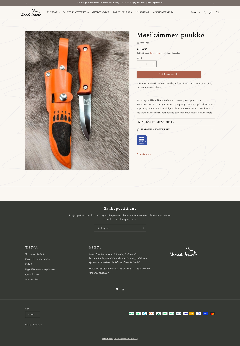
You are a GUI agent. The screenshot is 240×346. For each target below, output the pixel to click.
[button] (53, 12)
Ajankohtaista (32, 274)
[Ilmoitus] (214, 3)
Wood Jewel (37, 325)
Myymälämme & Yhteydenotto (40, 269)
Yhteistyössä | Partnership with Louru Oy (120, 339)
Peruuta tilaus (32, 279)
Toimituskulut (156, 53)
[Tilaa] (143, 228)
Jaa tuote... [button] (145, 154)
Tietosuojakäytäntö (35, 254)
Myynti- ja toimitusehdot (37, 259)
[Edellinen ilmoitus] (26, 3)
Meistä (28, 264)
